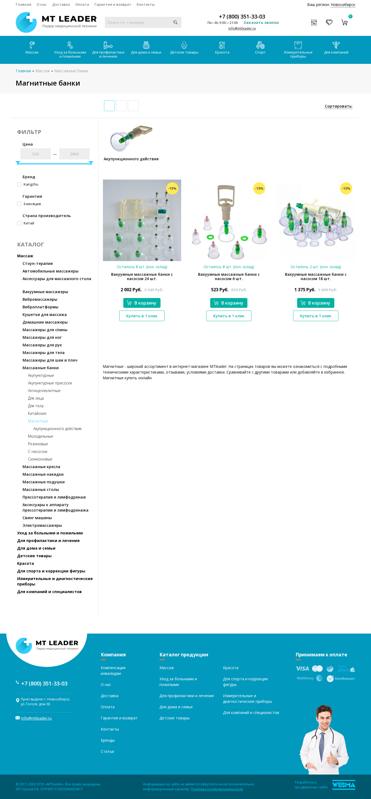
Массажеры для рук (42, 344)
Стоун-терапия (38, 263)
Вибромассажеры (40, 299)
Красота (222, 52)
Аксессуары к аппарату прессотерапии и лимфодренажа (56, 507)
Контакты (146, 4)
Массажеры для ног (42, 337)
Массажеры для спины (45, 329)
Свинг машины (37, 517)
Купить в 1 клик (142, 315)
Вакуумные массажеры (45, 291)
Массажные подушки (44, 481)
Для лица (36, 398)
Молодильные (40, 436)
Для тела (35, 405)
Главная (23, 4)
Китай (28, 223)
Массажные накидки (43, 474)
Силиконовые (40, 459)
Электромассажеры (42, 525)
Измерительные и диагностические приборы (55, 581)
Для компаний (336, 52)
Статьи (107, 751)
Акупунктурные (41, 375)
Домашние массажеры (45, 322)
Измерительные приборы (298, 54)
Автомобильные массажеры (50, 271)
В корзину (145, 303)
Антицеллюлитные (44, 390)
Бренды (108, 740)
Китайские (37, 413)
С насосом (37, 451)
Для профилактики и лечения (108, 54)
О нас (42, 4)
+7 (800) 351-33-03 (242, 16)
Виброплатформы (40, 306)
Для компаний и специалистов (49, 591)
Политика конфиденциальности (217, 789)
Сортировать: (339, 106)
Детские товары (184, 52)
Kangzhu (30, 184)
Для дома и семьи (146, 52)
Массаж (32, 52)
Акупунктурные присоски (50, 383)
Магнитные (38, 421)
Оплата (82, 4)
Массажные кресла (41, 466)
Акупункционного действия (57, 428)
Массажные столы (41, 489)
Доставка (61, 4)
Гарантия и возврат (113, 4)
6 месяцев (32, 203)
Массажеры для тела (44, 352)
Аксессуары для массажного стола (57, 278)
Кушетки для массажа (45, 314)
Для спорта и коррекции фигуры (51, 571)
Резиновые (38, 443)
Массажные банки (71, 70)
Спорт (260, 52)
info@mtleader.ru (242, 28)
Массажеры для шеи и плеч (50, 360)
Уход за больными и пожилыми (70, 54)
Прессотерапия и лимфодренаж (54, 497)
